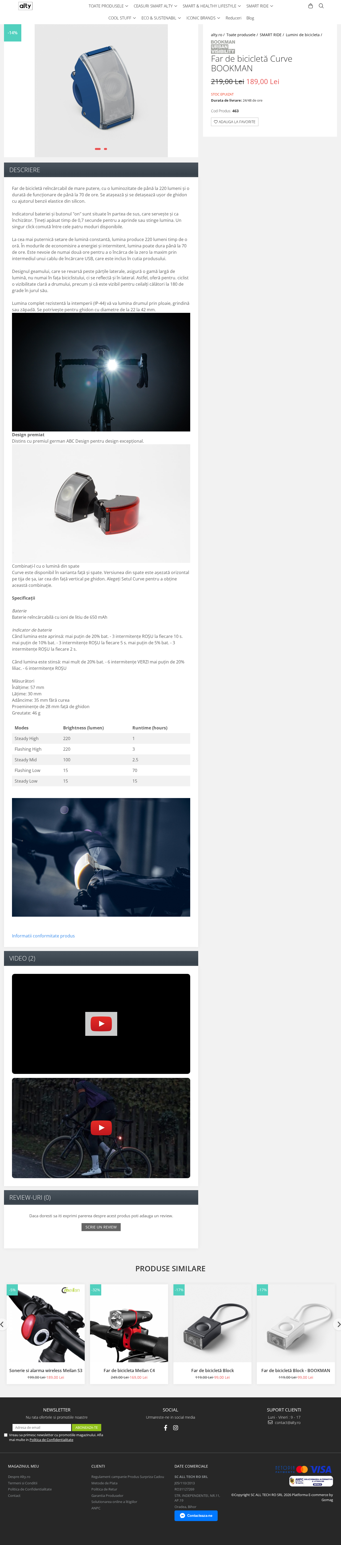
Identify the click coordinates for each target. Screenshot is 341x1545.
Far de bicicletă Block (212, 1370)
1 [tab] (98, 149)
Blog (250, 17)
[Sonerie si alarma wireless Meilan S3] (46, 1323)
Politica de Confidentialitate (51, 1439)
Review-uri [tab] (30, 1197)
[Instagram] (175, 1427)
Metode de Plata (104, 1483)
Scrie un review (101, 1227)
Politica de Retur (104, 1489)
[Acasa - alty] (36, 6)
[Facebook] (165, 1427)
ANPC (95, 1508)
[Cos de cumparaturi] (310, 6)
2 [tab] (105, 149)
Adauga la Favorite (236, 121)
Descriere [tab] (24, 169)
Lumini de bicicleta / (304, 34)
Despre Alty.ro (19, 1476)
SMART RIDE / (272, 34)
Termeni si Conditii (22, 1483)
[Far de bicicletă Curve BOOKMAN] (101, 90)
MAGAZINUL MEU (23, 1466)
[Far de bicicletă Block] (212, 1323)
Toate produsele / (242, 34)
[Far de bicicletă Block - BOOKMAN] (296, 1323)
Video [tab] (22, 958)
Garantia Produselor (107, 1495)
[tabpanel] (101, 90)
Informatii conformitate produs (43, 936)
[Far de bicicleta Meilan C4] (129, 1323)
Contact (14, 1495)
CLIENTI (98, 1466)
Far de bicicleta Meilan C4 (129, 1370)
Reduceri (233, 17)
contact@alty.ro (287, 1422)
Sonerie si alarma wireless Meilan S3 (45, 1370)
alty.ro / (218, 34)
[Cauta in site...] (321, 6)
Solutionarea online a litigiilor (114, 1501)
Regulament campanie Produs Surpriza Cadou (127, 1476)
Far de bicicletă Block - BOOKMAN (295, 1370)
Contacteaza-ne (199, 1516)
